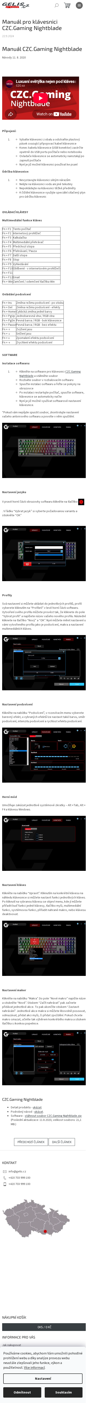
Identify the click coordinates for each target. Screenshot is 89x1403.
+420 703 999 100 (19, 1178)
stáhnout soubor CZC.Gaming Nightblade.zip (53, 1116)
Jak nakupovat (11, 1345)
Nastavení (43, 1378)
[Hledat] (56, 5)
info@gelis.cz (17, 1171)
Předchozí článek (30, 1142)
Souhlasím (63, 1392)
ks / (44, 1327)
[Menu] (79, 5)
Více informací (34, 1367)
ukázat (37, 1107)
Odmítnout (22, 1392)
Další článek (62, 1142)
